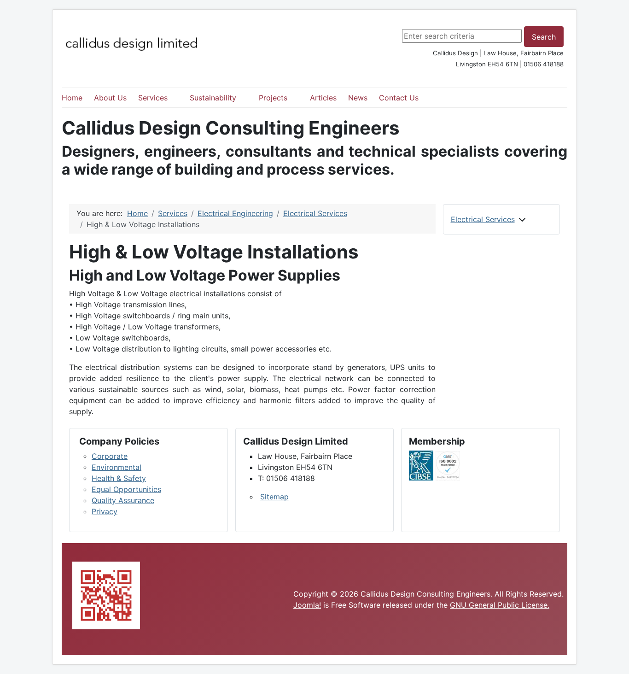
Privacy (104, 511)
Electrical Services (483, 219)
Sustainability (213, 97)
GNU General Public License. (499, 605)
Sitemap (274, 496)
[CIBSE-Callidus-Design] (421, 464)
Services (153, 97)
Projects (273, 97)
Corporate (110, 456)
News (357, 97)
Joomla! (307, 605)
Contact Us (399, 97)
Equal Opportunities (126, 489)
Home (72, 97)
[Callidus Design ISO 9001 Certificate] (448, 464)
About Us (110, 97)
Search (544, 36)
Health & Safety (119, 478)
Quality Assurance (123, 500)
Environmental (116, 467)
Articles (323, 97)
